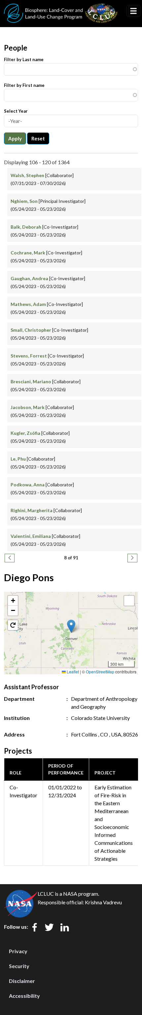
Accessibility (24, 996)
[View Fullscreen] (129, 601)
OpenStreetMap (100, 671)
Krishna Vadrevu (103, 902)
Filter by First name (24, 85)
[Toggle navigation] (133, 11)
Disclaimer (22, 981)
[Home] (61, 7)
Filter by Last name (24, 59)
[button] (71, 626)
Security (19, 966)
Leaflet (72, 671)
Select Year (16, 111)
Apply (15, 138)
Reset (38, 138)
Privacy (18, 951)
